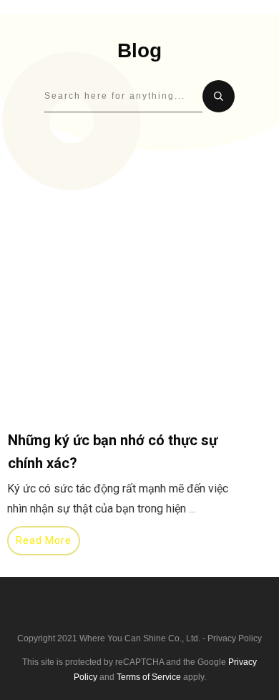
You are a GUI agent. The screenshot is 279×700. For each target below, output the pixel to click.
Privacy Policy (234, 638)
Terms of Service (149, 677)
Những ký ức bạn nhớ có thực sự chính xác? (128, 391)
